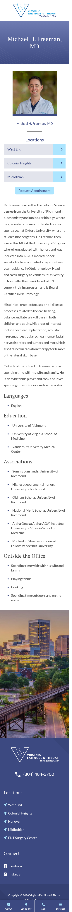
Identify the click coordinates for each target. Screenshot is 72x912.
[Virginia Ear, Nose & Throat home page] (35, 11)
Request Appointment (35, 191)
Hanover (14, 821)
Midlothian (15, 177)
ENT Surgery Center (22, 838)
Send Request (34, 736)
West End (14, 149)
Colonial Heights (19, 163)
